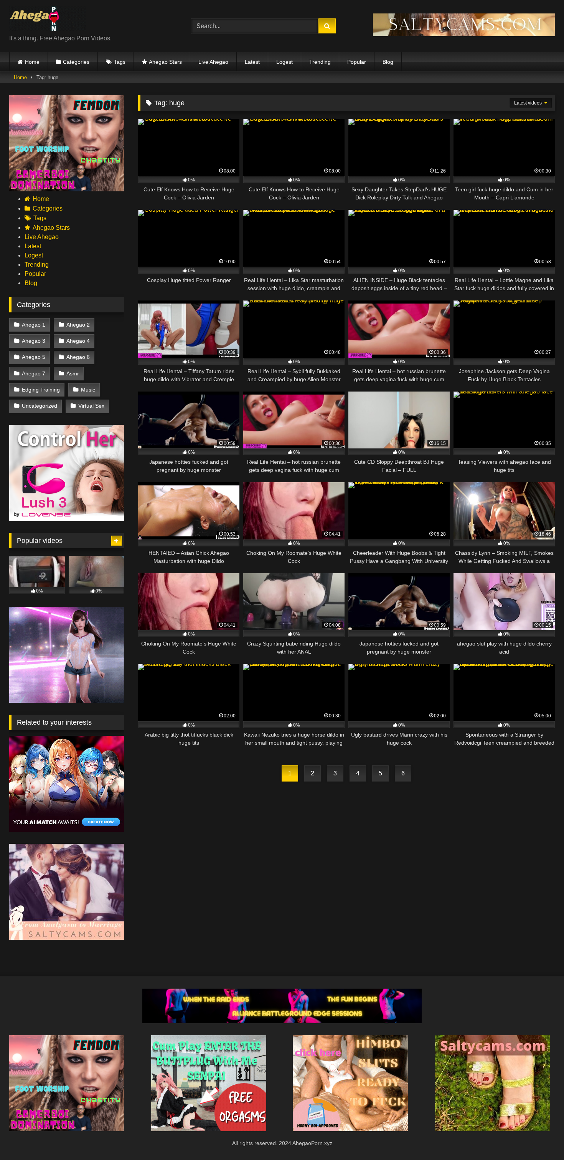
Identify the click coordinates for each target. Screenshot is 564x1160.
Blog (388, 62)
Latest (252, 62)
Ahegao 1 (33, 325)
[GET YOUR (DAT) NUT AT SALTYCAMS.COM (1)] (464, 34)
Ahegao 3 (33, 341)
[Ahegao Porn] (47, 20)
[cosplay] (208, 1129)
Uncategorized (39, 406)
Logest (284, 62)
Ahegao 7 (33, 373)
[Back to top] (540, 1137)
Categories (76, 62)
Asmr (72, 373)
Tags (119, 62)
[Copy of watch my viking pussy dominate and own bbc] (282, 1021)
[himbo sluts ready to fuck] (350, 1129)
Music (88, 390)
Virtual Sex (91, 406)
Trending (320, 62)
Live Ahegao (213, 62)
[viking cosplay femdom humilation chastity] (66, 189)
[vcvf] (66, 519)
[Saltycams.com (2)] (492, 1129)
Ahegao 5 (33, 357)
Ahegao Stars (165, 62)
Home (32, 62)
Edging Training (41, 390)
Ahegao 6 (78, 357)
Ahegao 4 (78, 341)
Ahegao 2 (78, 325)
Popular (356, 62)
